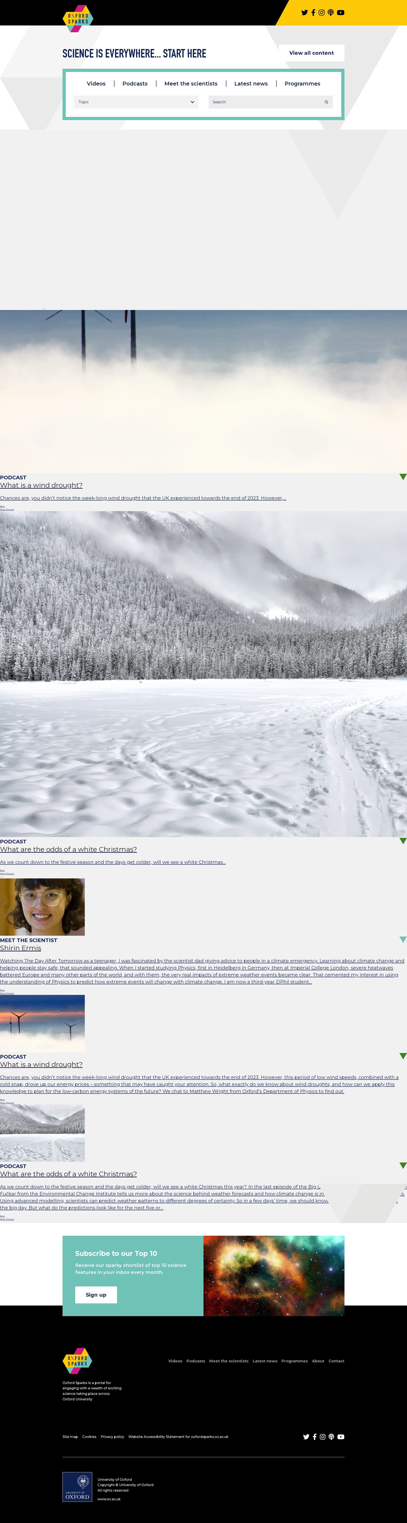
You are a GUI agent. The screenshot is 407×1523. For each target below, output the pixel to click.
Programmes (302, 83)
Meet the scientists (190, 83)
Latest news (251, 83)
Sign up (96, 1295)
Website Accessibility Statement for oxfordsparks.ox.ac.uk (178, 1437)
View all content (311, 53)
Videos (96, 83)
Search (326, 102)
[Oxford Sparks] (77, 1378)
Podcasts (135, 83)
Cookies (89, 1437)
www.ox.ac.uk (109, 1499)
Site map (70, 1437)
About (318, 1361)
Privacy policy (112, 1437)
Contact (336, 1361)
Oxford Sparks (78, 16)
